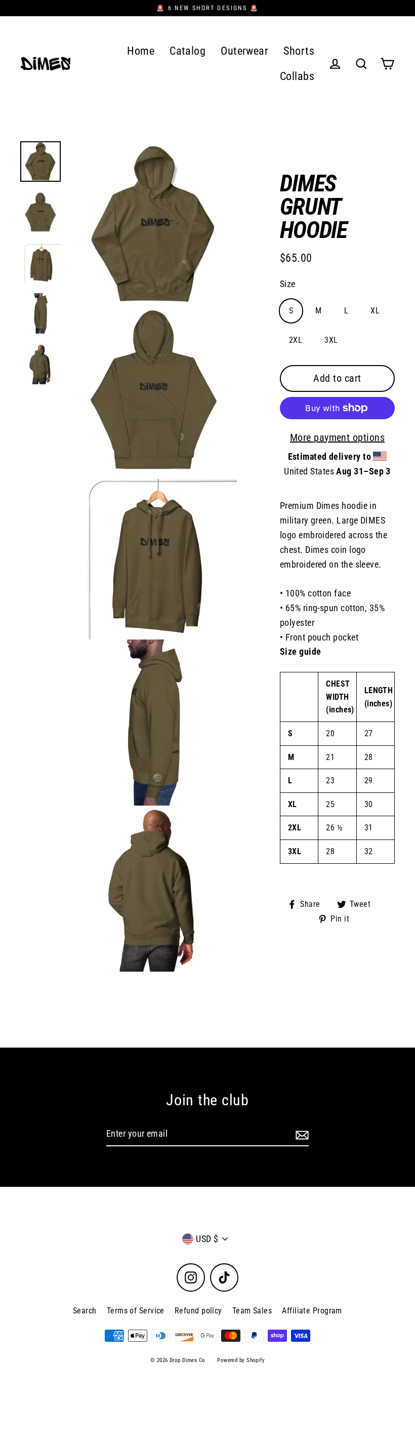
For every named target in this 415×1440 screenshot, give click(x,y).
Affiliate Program (312, 1310)
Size (288, 283)
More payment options (337, 437)
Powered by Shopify (241, 1360)
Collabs (297, 76)
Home (140, 51)
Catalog (187, 51)
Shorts (298, 51)
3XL (331, 340)
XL (375, 310)
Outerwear (244, 51)
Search (85, 1310)
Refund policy (198, 1310)
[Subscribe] (301, 1134)
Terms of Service (135, 1310)
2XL (295, 340)
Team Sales (252, 1310)
